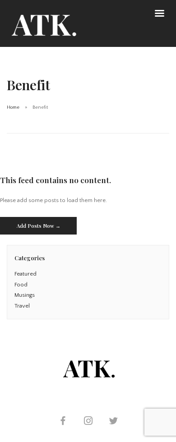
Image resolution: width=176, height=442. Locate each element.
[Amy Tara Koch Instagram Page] (88, 422)
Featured (25, 274)
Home (13, 107)
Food (21, 284)
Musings (24, 295)
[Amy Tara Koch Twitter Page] (113, 422)
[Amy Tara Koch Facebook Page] (62, 422)
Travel (22, 306)
